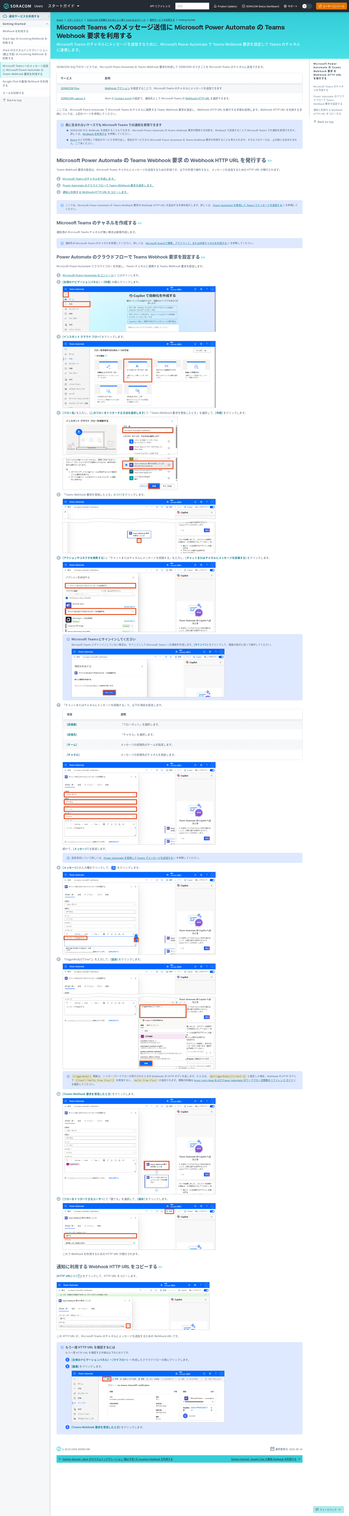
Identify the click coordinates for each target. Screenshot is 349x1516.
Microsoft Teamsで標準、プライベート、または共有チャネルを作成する (186, 243)
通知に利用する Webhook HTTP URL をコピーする (107, 1266)
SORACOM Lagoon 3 (73, 98)
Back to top (14, 100)
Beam (73, 139)
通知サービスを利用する (162, 19)
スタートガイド (75, 19)
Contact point (123, 98)
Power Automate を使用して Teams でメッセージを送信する (247, 205)
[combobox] (192, 6)
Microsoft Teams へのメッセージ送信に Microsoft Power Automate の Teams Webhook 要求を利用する (25, 70)
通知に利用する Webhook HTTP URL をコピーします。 (96, 192)
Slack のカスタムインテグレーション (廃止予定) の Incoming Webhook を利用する (25, 54)
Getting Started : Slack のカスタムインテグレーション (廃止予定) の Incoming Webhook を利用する (118, 1459)
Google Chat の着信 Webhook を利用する (25, 83)
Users (38, 6)
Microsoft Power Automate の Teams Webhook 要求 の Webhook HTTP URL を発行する (162, 160)
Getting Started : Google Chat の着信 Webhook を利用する (263, 1459)
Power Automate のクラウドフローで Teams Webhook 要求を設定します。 (108, 185)
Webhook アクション (117, 88)
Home (60, 19)
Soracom (17, 6)
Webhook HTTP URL (197, 98)
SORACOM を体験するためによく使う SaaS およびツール (116, 19)
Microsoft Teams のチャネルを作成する (97, 222)
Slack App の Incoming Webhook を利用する (25, 40)
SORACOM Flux (70, 88)
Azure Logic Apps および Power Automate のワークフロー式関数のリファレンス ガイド (243, 1080)
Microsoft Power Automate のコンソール (88, 275)
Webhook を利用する (15, 31)
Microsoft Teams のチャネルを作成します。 (89, 179)
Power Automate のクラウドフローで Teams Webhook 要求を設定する (129, 256)
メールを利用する (13, 93)
